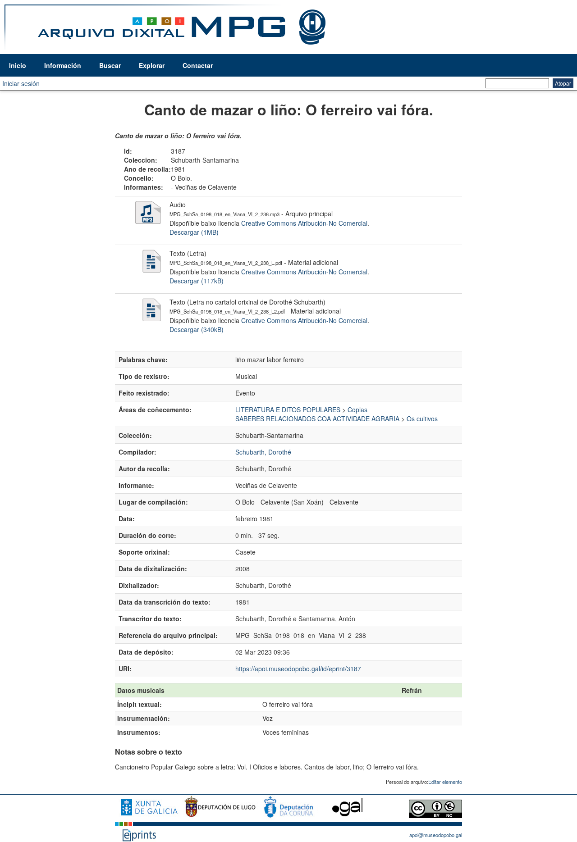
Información (62, 65)
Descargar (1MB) (194, 232)
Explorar (152, 65)
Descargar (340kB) (196, 329)
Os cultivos (422, 418)
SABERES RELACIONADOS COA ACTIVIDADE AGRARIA (317, 418)
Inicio (17, 65)
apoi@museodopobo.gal (435, 834)
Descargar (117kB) (196, 280)
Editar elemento (445, 781)
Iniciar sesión (21, 83)
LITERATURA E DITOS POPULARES (287, 409)
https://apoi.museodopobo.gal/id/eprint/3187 (298, 668)
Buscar (110, 65)
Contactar (198, 65)
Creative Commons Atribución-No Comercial (304, 223)
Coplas (357, 409)
